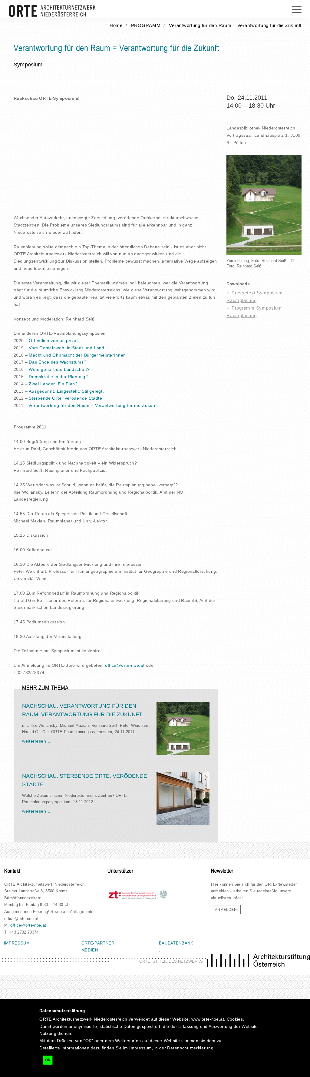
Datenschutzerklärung (190, 1047)
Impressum (17, 943)
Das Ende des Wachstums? (57, 362)
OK (48, 1060)
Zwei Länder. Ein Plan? (53, 383)
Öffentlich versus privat (53, 340)
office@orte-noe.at (125, 665)
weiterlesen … (37, 741)
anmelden (226, 910)
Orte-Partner (97, 943)
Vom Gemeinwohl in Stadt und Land (66, 347)
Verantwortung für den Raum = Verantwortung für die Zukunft (235, 25)
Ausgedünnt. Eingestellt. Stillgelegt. (66, 391)
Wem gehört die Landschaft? (59, 369)
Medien (89, 950)
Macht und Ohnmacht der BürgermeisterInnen (77, 355)
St (31, 398)
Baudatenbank (176, 943)
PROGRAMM (146, 25)
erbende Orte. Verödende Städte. (68, 398)
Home (116, 25)
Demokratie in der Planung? (58, 376)
